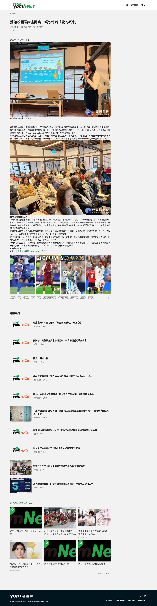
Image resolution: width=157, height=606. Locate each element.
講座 (26, 298)
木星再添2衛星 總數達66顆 (56, 563)
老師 (32, 298)
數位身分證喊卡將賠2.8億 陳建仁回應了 (29, 251)
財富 (39, 298)
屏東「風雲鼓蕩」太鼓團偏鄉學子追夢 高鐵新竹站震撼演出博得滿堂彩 (59, 532)
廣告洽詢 (131, 600)
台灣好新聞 (14, 27)
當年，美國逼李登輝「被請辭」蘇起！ (25, 532)
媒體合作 (141, 600)
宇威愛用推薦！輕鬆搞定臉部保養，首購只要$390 (92, 532)
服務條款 (109, 600)
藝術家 (90, 298)
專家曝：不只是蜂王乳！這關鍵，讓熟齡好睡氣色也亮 (25, 565)
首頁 (11, 13)
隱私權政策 (120, 600)
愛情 (13, 298)
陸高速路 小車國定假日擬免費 (91, 563)
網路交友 (74, 298)
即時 (15, 13)
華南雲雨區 (63, 298)
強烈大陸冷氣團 (50, 298)
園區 (83, 298)
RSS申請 (134, 5)
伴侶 (19, 298)
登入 (143, 5)
